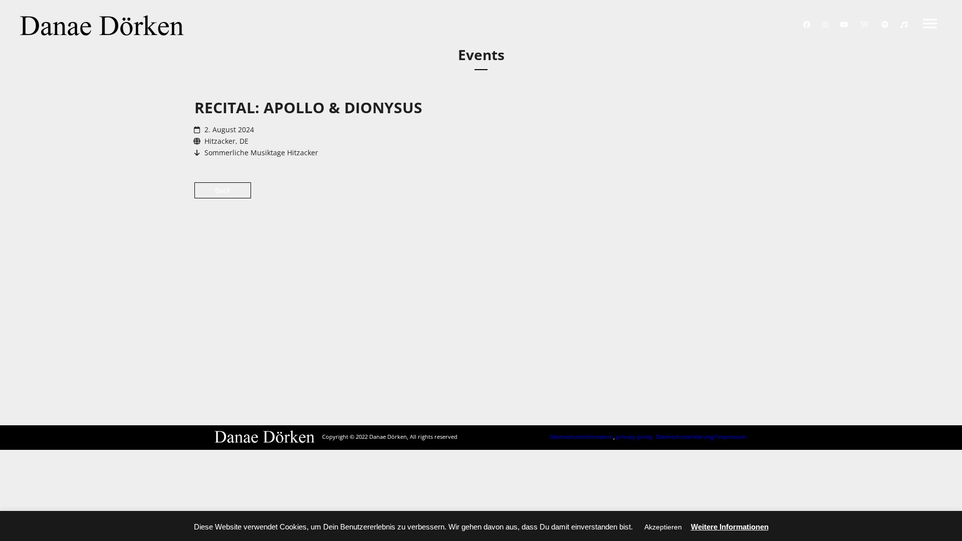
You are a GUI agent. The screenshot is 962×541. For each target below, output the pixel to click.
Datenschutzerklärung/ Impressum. (702, 436)
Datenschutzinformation (581, 436)
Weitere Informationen (730, 526)
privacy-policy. (635, 436)
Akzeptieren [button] (663, 527)
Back (222, 190)
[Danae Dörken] (102, 25)
